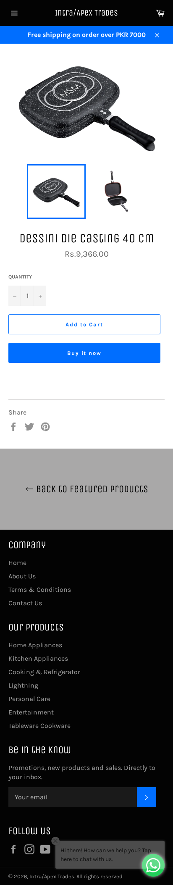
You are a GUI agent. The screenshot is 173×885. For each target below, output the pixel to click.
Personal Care (29, 699)
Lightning (23, 685)
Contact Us (25, 603)
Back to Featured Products (91, 489)
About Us (22, 576)
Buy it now (84, 353)
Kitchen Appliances (38, 658)
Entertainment (31, 712)
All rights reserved (99, 876)
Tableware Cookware (39, 726)
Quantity (20, 277)
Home (17, 563)
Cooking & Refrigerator (44, 672)
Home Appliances (35, 645)
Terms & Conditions (39, 590)
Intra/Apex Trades (86, 13)
